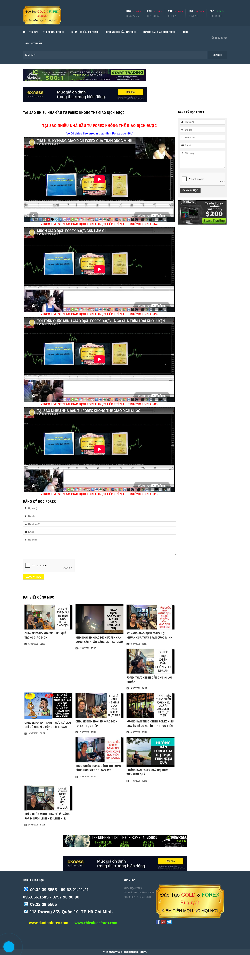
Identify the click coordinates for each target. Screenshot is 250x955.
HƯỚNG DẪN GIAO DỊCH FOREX (159, 32)
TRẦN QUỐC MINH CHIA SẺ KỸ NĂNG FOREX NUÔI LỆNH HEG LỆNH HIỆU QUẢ (47, 818)
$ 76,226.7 (132, 16)
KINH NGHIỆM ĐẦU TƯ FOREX (121, 32)
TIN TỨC (33, 32)
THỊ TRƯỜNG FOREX (53, 32)
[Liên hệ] (8, 949)
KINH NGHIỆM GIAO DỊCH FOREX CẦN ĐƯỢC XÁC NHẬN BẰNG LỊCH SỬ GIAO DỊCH (99, 642)
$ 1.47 (172, 16)
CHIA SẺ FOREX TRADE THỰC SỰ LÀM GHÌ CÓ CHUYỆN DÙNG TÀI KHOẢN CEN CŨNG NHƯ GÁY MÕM (47, 727)
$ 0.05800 (216, 16)
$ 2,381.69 (153, 16)
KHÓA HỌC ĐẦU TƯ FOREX (85, 32)
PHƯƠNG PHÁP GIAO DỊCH (137, 897)
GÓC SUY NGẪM (34, 43)
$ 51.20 (193, 16)
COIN (185, 32)
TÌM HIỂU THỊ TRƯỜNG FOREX (139, 892)
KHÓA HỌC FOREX (133, 888)
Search (217, 55)
